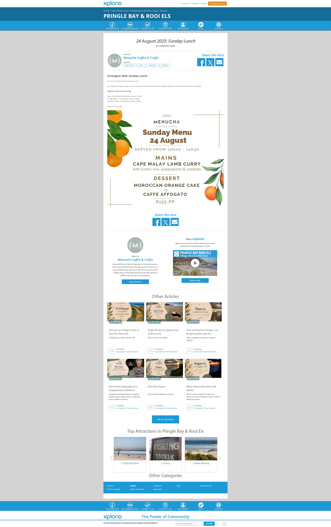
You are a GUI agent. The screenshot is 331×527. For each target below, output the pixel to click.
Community (152, 65)
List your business (217, 3)
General (163, 10)
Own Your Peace (156, 386)
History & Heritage (113, 489)
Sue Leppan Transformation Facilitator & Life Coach (128, 351)
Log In (203, 3)
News (141, 65)
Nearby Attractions (137, 489)
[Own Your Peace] (164, 368)
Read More (195, 280)
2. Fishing (165, 463)
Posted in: (126, 62)
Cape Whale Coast (120, 10)
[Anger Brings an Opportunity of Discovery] (164, 311)
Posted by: (127, 54)
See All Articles (165, 419)
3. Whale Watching (201, 463)
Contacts (185, 3)
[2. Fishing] (165, 449)
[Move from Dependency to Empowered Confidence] (125, 368)
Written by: (135, 256)
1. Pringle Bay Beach (130, 463)
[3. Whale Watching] (201, 449)
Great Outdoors (206, 486)
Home (106, 10)
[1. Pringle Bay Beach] (130, 449)
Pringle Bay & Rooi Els (140, 10)
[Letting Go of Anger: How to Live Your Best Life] (125, 311)
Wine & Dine (130, 65)
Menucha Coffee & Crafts (141, 57)
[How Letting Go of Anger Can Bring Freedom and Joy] (203, 311)
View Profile (135, 281)
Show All (110, 486)
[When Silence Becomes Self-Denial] (203, 368)
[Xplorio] (114, 3)
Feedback (195, 3)
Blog (155, 10)
